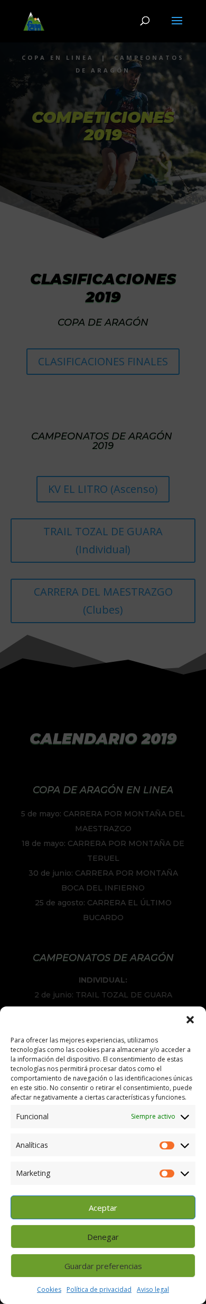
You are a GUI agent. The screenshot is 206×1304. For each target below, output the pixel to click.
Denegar (103, 1236)
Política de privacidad (99, 1289)
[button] (190, 1019)
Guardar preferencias (103, 1266)
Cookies (49, 1289)
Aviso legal (153, 1289)
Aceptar (103, 1207)
